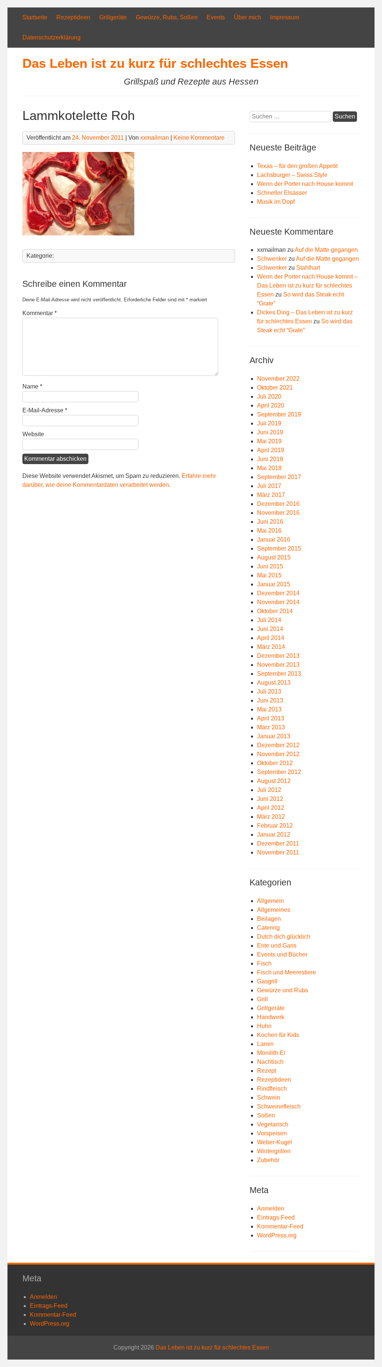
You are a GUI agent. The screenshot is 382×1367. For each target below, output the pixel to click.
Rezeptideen (73, 17)
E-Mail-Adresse (44, 410)
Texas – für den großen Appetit (297, 166)
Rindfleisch (272, 1088)
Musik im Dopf (276, 202)
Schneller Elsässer (282, 193)
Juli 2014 (269, 620)
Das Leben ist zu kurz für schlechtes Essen (155, 63)
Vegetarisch (272, 1124)
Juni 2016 (270, 521)
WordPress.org (277, 1235)
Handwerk (270, 1017)
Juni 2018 (270, 459)
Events (216, 17)
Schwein (268, 1097)
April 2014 (270, 638)
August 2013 (274, 682)
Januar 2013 (273, 736)
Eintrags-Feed (276, 1217)
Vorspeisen (272, 1133)
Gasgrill (267, 981)
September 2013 (279, 673)
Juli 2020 (269, 396)
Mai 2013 (269, 709)
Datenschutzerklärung (51, 37)
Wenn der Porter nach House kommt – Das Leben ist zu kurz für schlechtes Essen (307, 285)
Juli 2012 (269, 790)
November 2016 (278, 513)
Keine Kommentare (199, 137)
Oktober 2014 (275, 611)
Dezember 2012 (278, 745)
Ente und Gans (277, 945)
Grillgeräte (113, 17)
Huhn (264, 1026)
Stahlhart (308, 267)
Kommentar (39, 313)
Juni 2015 (270, 566)
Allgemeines (273, 910)
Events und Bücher (282, 954)
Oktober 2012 (275, 763)
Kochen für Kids (278, 1035)
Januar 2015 (273, 584)
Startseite (34, 17)
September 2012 (279, 772)
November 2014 (278, 602)
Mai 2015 (269, 575)
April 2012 (270, 808)
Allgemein (270, 901)
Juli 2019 (269, 423)
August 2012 (274, 781)
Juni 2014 (270, 629)
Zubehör (268, 1160)
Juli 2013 (269, 691)
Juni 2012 (270, 799)
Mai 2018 (269, 468)
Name (32, 386)
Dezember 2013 (278, 656)
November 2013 (278, 665)
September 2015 (279, 548)
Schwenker (272, 259)
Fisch (264, 963)
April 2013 (270, 718)
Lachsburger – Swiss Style (292, 175)
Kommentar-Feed (280, 1226)
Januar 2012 (273, 834)
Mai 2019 (269, 441)
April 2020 (270, 405)
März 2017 (271, 495)
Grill (262, 999)
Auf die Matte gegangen (326, 250)
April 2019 (270, 450)
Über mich (247, 17)
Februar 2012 (275, 825)
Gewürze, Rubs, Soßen (167, 17)
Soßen (266, 1115)
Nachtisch (270, 1062)
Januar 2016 (273, 539)
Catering (268, 927)
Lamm (265, 1044)
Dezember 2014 (278, 593)
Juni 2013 (270, 700)
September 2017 (279, 477)
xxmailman (154, 137)
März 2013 (271, 727)
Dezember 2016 (278, 504)
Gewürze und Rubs (282, 990)
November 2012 (278, 754)
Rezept (266, 1071)
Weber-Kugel (274, 1142)
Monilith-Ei (271, 1053)
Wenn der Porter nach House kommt (305, 184)
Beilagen (269, 919)
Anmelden (270, 1208)
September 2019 (279, 414)
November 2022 (278, 378)
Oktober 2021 (275, 387)
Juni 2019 (270, 432)
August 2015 (274, 557)
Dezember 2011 (278, 843)
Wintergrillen (274, 1151)
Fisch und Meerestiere (286, 972)
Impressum (284, 17)
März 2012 (271, 816)
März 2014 (271, 647)
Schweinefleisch (279, 1106)
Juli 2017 (269, 486)
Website (33, 434)
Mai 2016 (269, 530)
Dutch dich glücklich (283, 936)
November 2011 (278, 852)
